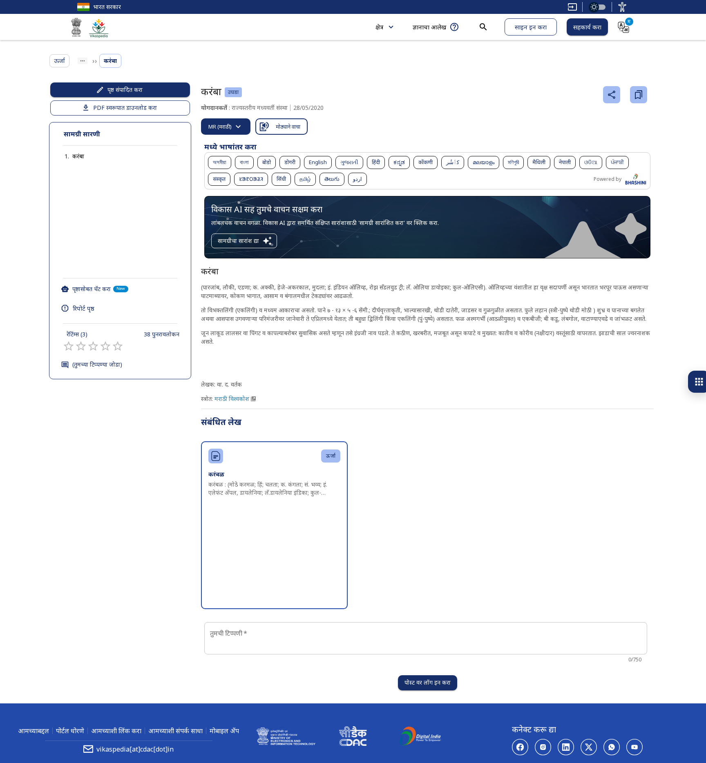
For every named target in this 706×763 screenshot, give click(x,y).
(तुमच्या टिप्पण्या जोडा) (97, 364)
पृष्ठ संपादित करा (125, 89)
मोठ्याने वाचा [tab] (288, 126)
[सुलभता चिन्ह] (622, 7)
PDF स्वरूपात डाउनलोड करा (125, 107)
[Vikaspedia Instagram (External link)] (543, 747)
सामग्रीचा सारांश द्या (238, 241)
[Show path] (82, 61)
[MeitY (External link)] (76, 28)
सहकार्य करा (587, 27)
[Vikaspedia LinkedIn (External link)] (566, 747)
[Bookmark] (638, 95)
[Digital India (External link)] (420, 737)
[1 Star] (69, 346)
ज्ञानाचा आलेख (429, 27)
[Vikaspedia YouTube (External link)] (634, 747)
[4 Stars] (105, 346)
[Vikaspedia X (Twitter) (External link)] (589, 747)
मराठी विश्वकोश (231, 399)
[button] (70, 156)
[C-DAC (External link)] (353, 737)
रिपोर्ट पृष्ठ (83, 308)
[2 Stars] (81, 346)
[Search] (483, 27)
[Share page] (611, 95)
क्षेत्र (379, 27)
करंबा (78, 156)
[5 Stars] (118, 346)
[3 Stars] (93, 346)
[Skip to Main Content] (572, 6)
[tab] (225, 126)
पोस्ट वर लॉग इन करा (427, 682)
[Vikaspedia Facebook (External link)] (520, 747)
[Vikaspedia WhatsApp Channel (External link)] (611, 747)
